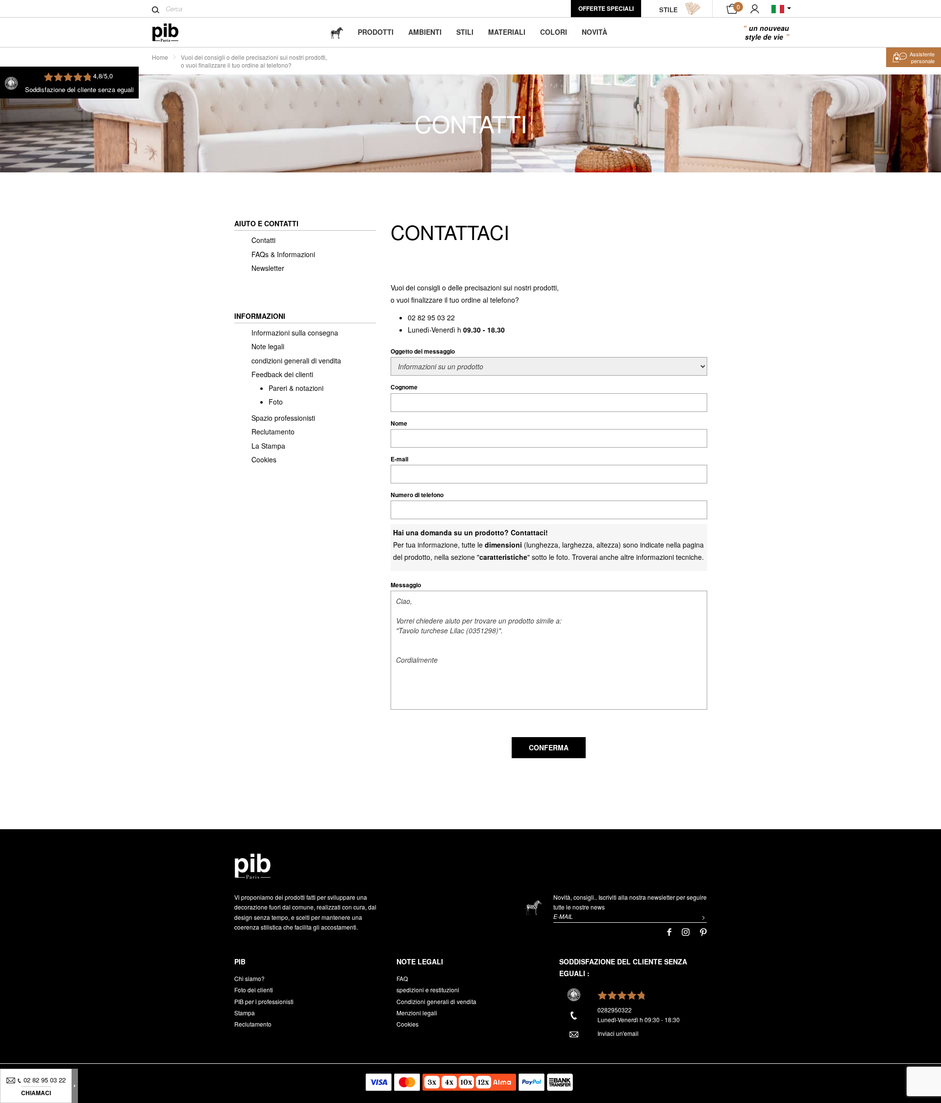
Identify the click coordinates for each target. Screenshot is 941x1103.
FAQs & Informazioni (283, 254)
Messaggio (406, 584)
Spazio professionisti (283, 418)
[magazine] (336, 32)
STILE (668, 9)
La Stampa (268, 446)
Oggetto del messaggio (423, 351)
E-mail (399, 459)
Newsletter (267, 268)
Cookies (263, 459)
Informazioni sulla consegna (294, 332)
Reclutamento (273, 431)
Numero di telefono (417, 494)
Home (160, 57)
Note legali (267, 346)
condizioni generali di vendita (296, 360)
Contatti (263, 240)
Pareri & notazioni (296, 388)
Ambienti (425, 32)
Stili (464, 32)
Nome (399, 423)
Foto (276, 402)
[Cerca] (155, 9)
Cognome (404, 387)
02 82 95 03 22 (431, 317)
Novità (594, 32)
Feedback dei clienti (282, 374)
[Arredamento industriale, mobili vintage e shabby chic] (173, 32)
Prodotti (376, 32)
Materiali (506, 32)
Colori (553, 32)
